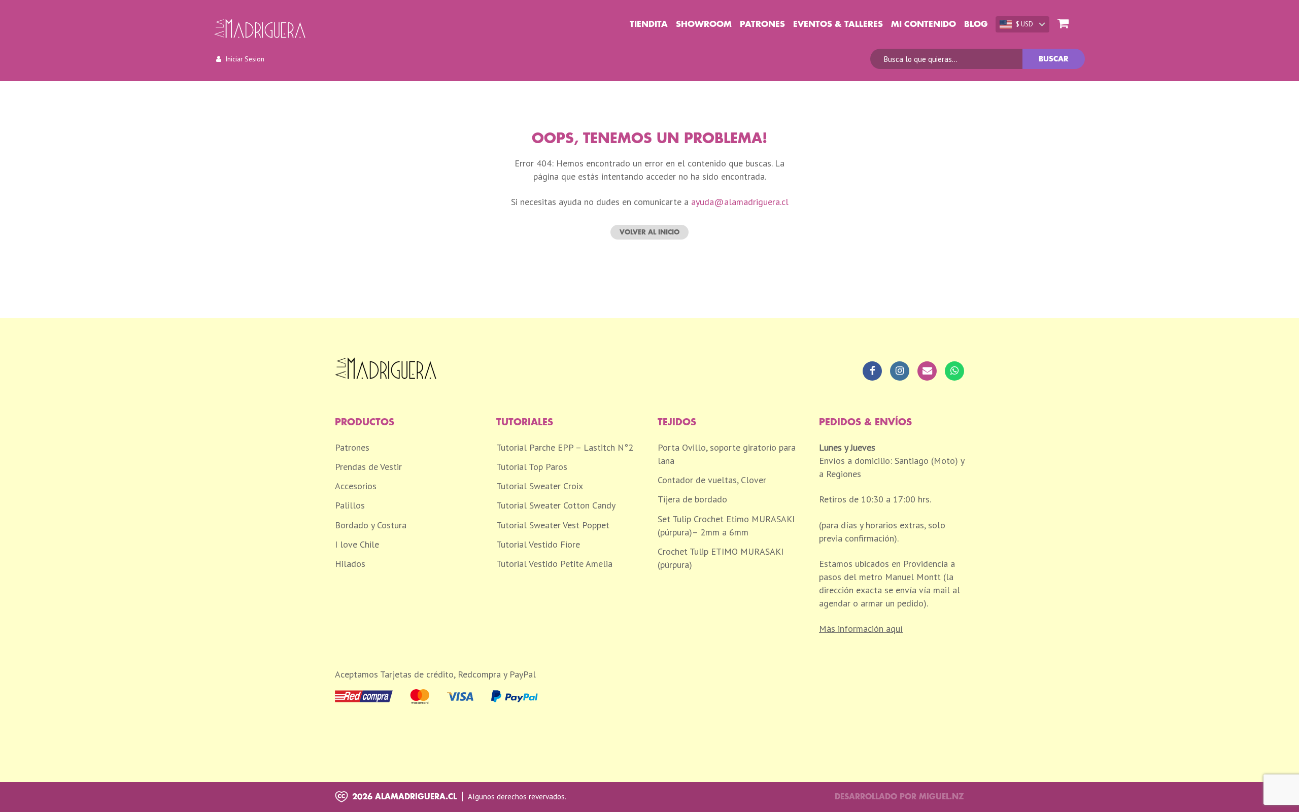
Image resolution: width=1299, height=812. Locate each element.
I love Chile (357, 544)
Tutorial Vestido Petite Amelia (554, 563)
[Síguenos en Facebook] (872, 371)
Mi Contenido (923, 24)
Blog (975, 24)
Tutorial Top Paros (531, 466)
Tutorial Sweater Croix (539, 486)
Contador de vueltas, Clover (712, 480)
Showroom (704, 24)
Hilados (350, 563)
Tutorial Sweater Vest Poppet (552, 525)
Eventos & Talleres (838, 24)
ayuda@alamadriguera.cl (740, 202)
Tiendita (649, 24)
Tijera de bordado (692, 499)
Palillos (350, 505)
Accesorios (356, 486)
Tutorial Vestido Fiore (538, 544)
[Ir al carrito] (1063, 24)
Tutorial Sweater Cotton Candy (556, 505)
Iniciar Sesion (244, 58)
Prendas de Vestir (368, 466)
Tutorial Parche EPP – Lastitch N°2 (564, 447)
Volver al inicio (649, 232)
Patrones (762, 24)
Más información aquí (861, 628)
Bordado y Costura (370, 525)
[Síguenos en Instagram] (899, 371)
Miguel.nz (941, 797)
